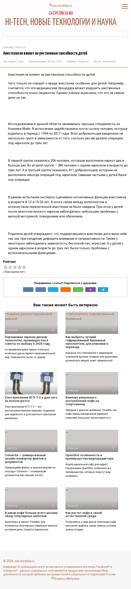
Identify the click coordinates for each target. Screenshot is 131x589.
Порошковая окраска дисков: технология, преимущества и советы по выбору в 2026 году (27, 340)
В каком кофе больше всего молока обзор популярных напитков (31, 514)
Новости (83, 61)
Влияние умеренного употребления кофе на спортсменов (82, 401)
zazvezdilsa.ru (61, 13)
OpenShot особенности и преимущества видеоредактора (89, 456)
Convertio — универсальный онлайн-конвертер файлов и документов (25, 458)
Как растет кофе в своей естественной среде (84, 514)
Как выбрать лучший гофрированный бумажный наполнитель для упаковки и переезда (87, 342)
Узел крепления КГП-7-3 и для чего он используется (31, 399)
